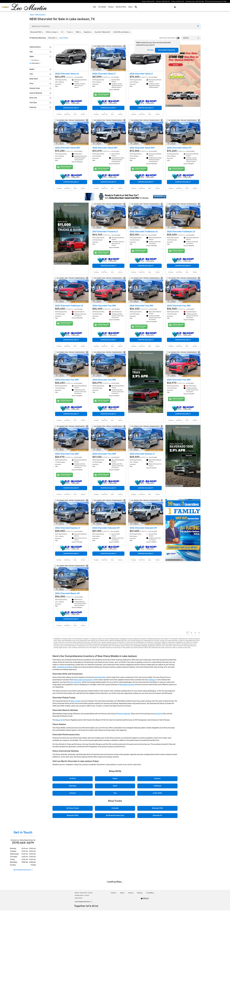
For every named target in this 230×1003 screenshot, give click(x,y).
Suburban (72, 901)
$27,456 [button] (105, 537)
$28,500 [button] (143, 537)
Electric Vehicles (124, 829)
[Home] (5, 7)
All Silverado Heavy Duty (115, 930)
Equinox (157, 893)
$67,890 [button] (105, 85)
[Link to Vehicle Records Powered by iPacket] (101, 104)
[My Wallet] (176, 7)
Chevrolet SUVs (100, 792)
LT (62, 32)
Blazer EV (59, 835)
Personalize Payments (166, 50)
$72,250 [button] (68, 192)
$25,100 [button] (143, 285)
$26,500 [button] (180, 369)
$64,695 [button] (69, 80)
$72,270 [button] (105, 192)
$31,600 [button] (143, 621)
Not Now (150, 50)
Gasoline (88, 32)
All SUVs (72, 893)
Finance (110, 7)
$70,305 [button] (143, 80)
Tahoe (115, 901)
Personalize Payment (61, 83)
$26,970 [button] (105, 453)
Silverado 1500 (36, 32)
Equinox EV (158, 829)
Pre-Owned (102, 7)
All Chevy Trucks (72, 923)
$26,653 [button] (68, 453)
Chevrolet (51, 38)
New (94, 7)
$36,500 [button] (69, 703)
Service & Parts (121, 7)
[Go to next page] (199, 747)
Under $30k (157, 908)
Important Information (174, 106)
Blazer (115, 893)
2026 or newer (52, 32)
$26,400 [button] (106, 369)
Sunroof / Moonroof (103, 32)
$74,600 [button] (181, 192)
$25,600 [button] (180, 281)
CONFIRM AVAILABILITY (71, 117)
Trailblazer (152, 795)
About (130, 7)
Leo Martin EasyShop (65, 782)
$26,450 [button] (143, 369)
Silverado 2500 (72, 930)
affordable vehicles (127, 799)
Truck (70, 32)
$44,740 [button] (106, 285)
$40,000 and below (122, 32)
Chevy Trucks (75, 816)
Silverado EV (157, 930)
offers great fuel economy (83, 795)
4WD (78, 32)
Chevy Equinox (75, 797)
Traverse (72, 908)
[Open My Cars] (181, 7)
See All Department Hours (21, 985)
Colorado (115, 923)
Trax (115, 908)
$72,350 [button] (143, 192)
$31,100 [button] (105, 621)
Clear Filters (63, 38)
